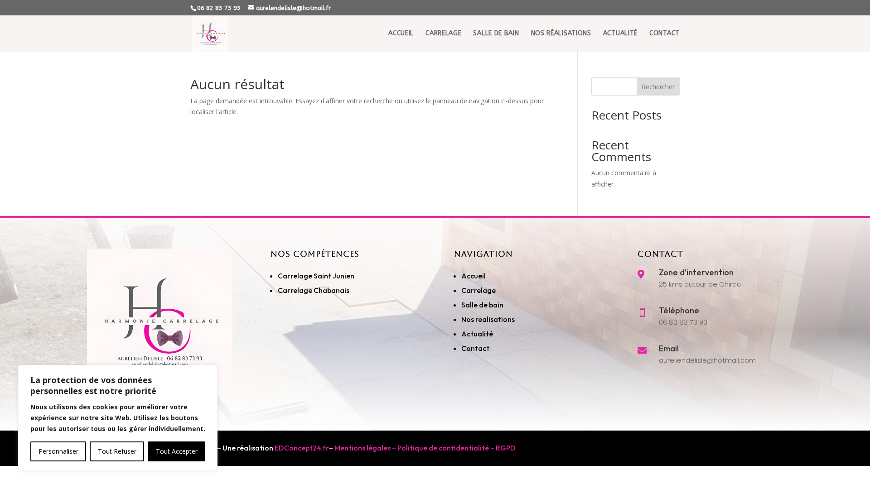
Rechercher (658, 86)
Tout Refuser (117, 451)
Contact (664, 33)
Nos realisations (488, 319)
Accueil (401, 33)
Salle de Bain (496, 33)
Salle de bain (482, 304)
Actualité (620, 33)
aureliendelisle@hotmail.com (707, 360)
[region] (118, 418)
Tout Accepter (177, 451)
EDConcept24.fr (302, 447)
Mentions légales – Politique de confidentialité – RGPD (425, 447)
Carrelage (443, 33)
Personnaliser (58, 451)
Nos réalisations (561, 33)
